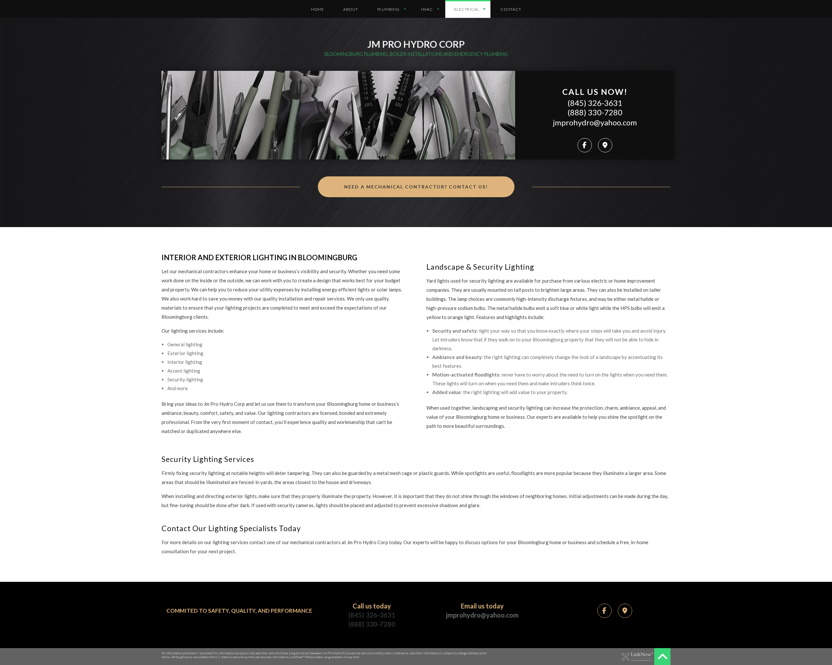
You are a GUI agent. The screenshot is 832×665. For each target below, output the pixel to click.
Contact (510, 9)
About (350, 9)
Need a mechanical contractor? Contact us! (416, 186)
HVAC (427, 9)
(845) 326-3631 (594, 103)
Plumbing (388, 9)
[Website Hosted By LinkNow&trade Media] (637, 657)
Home (317, 9)
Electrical (466, 9)
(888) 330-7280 (594, 112)
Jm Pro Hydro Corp (416, 44)
